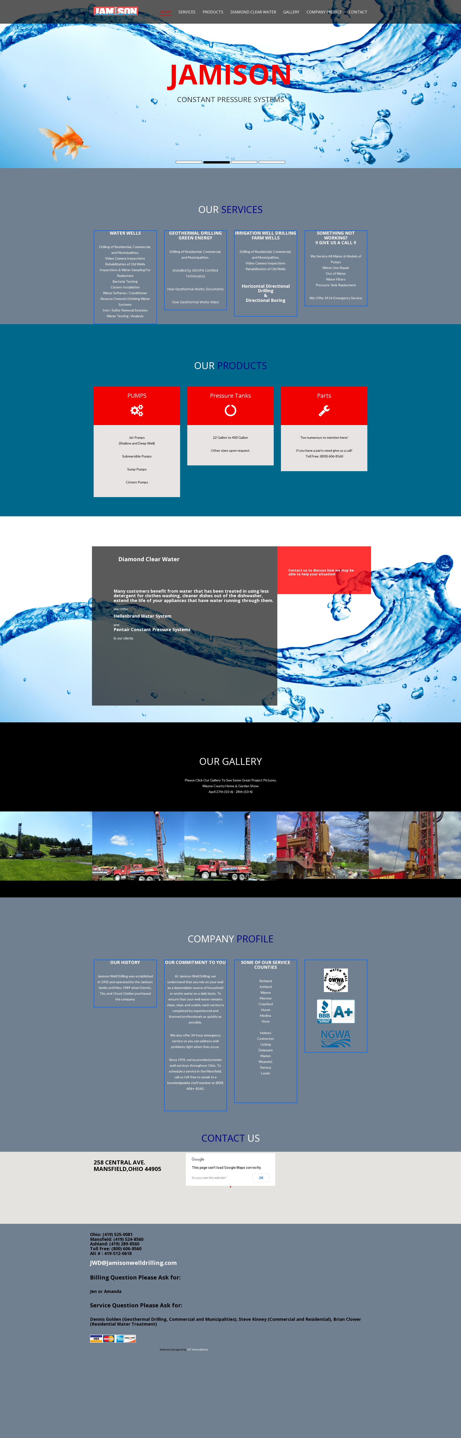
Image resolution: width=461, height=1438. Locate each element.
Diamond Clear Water (253, 12)
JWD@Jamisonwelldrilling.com (133, 1263)
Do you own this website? (209, 1178)
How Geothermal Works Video (195, 302)
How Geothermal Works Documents (195, 289)
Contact (358, 12)
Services (186, 12)
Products (213, 12)
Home (165, 12)
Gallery (291, 12)
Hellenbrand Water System (142, 616)
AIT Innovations (197, 1349)
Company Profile (324, 12)
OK (261, 1178)
